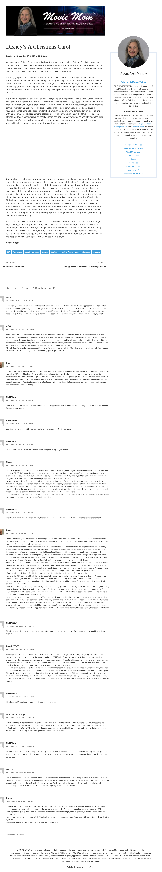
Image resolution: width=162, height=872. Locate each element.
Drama (45, 252)
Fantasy (54, 252)
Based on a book (32, 252)
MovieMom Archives (133, 145)
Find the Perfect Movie (133, 148)
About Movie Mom (133, 152)
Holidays (86, 252)
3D (8, 252)
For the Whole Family (70, 252)
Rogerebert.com (145, 124)
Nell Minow (11, 397)
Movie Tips (133, 163)
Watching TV (133, 170)
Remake (96, 252)
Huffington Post (120, 127)
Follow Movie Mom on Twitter (133, 82)
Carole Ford (11, 420)
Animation (17, 252)
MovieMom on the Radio (133, 173)
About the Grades (133, 166)
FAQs (133, 159)
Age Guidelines (133, 155)
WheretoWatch (137, 127)
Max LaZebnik (89, 867)
